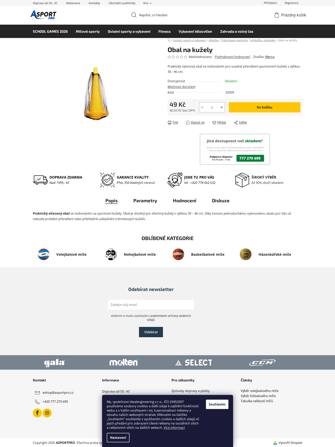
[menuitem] (50, 31)
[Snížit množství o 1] (202, 107)
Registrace (291, 3)
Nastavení (118, 437)
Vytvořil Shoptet (290, 443)
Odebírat (151, 332)
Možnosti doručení (181, 87)
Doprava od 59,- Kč (45, 3)
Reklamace (73, 3)
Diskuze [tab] (221, 200)
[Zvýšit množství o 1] (222, 107)
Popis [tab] (111, 200)
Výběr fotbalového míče (258, 396)
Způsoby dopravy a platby (191, 391)
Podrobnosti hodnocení (232, 57)
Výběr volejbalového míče (259, 391)
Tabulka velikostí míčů (257, 401)
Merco (270, 57)
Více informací (174, 427)
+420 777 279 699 (55, 402)
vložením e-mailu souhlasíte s (151, 317)
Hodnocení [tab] (184, 200)
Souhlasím (217, 404)
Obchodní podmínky (122, 3)
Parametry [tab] (145, 200)
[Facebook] (37, 412)
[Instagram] (47, 412)
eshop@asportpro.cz (58, 393)
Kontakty (94, 3)
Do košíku (264, 107)
